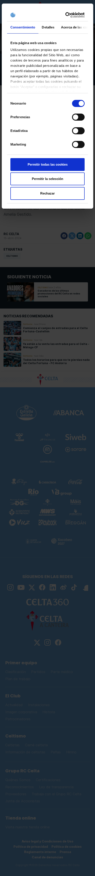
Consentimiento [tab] (22, 27)
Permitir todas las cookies (48, 164)
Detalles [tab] (48, 27)
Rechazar (47, 193)
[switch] (78, 117)
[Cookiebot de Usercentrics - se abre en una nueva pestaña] (66, 15)
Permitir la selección (47, 179)
